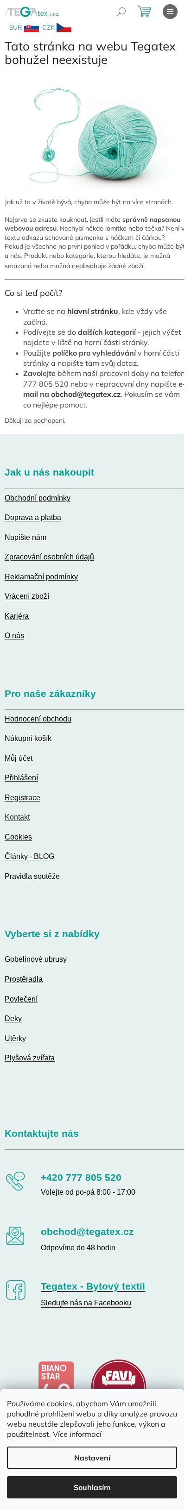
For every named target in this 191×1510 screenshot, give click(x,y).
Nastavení (92, 1457)
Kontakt (17, 817)
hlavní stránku (92, 311)
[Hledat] (121, 11)
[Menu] (170, 11)
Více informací (77, 1434)
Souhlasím (92, 1487)
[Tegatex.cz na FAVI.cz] (118, 1386)
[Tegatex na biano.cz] (56, 1386)
